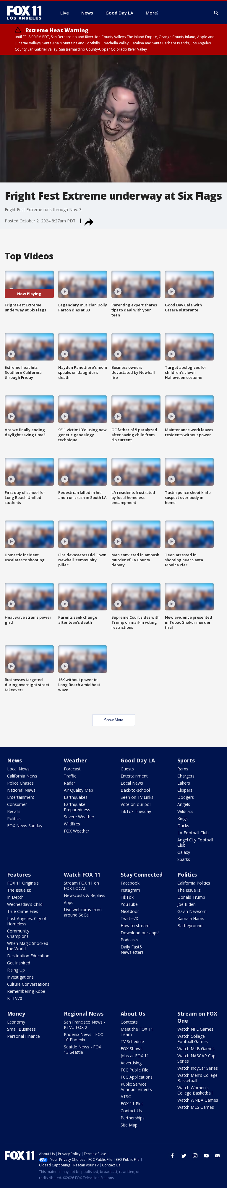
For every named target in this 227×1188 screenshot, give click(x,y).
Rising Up (16, 970)
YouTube (129, 904)
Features (19, 874)
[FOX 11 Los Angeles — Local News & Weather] (26, 13)
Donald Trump (191, 897)
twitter (184, 1155)
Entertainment (20, 797)
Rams (182, 769)
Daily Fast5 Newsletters (132, 949)
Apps (68, 902)
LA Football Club (193, 832)
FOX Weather (76, 831)
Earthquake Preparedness (77, 806)
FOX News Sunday (24, 825)
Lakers (183, 783)
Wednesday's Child (25, 904)
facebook (172, 1155)
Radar (69, 783)
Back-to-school (135, 790)
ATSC (126, 1096)
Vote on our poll (136, 804)
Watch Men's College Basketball (197, 1077)
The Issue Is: (19, 890)
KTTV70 (14, 998)
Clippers (184, 790)
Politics (14, 818)
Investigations (20, 977)
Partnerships (133, 1118)
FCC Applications (137, 1077)
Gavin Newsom (192, 911)
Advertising (131, 1063)
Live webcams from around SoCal (83, 912)
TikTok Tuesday (136, 811)
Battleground (189, 925)
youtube (206, 1155)
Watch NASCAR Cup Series (196, 1058)
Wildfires (72, 824)
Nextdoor (130, 911)
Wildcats (185, 811)
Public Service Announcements (136, 1086)
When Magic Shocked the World (27, 945)
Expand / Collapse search (216, 13)
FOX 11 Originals (23, 883)
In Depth (15, 897)
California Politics (193, 883)
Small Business (21, 1029)
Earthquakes (75, 797)
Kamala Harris (190, 918)
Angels (183, 804)
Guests (127, 769)
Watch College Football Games (192, 1038)
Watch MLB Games (196, 1048)
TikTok (127, 897)
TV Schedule (132, 1041)
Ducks (183, 825)
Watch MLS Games (195, 1107)
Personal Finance (23, 1036)
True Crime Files (22, 911)
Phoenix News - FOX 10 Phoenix (83, 1037)
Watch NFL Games (195, 1029)
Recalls (13, 811)
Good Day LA (138, 760)
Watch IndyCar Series (197, 1068)
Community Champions (18, 933)
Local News (18, 769)
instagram (195, 1155)
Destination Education (28, 956)
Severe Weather (79, 817)
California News (22, 776)
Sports (186, 760)
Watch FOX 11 (82, 874)
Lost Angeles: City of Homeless (26, 921)
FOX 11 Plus (132, 1103)
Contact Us (131, 1110)
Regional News (83, 1013)
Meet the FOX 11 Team (137, 1031)
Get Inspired (18, 963)
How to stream (135, 925)
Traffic (70, 776)
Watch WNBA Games (197, 1100)
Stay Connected (142, 874)
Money (16, 1013)
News (14, 760)
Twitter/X (129, 918)
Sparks (183, 859)
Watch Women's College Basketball (195, 1090)
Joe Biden (186, 904)
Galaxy (183, 852)
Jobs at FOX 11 (135, 1055)
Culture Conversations (28, 984)
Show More (113, 720)
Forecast (72, 769)
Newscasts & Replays (84, 895)
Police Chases (20, 783)
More (151, 13)
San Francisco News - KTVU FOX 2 (84, 1024)
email (217, 1155)
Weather (75, 760)
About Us (133, 1013)
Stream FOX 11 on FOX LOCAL (81, 885)
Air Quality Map (78, 790)
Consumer (17, 804)
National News (21, 790)
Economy (16, 1022)
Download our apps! (140, 932)
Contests (129, 1022)
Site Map (129, 1125)
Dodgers (185, 797)
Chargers (185, 776)
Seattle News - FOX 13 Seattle (82, 1049)
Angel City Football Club (195, 842)
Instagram (130, 890)
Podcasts (129, 940)
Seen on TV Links (137, 797)
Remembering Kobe (26, 991)
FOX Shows (131, 1048)
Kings (182, 818)
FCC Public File (134, 1070)
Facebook (130, 883)
